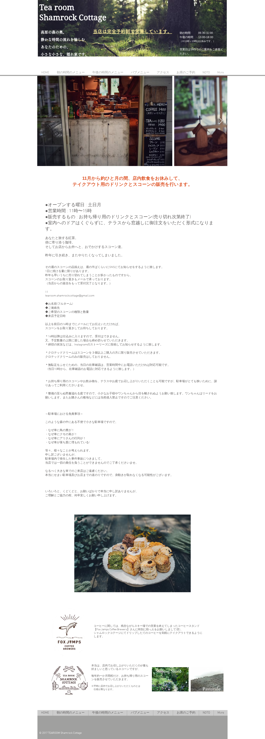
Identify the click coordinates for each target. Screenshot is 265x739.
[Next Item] (220, 121)
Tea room (56, 7)
